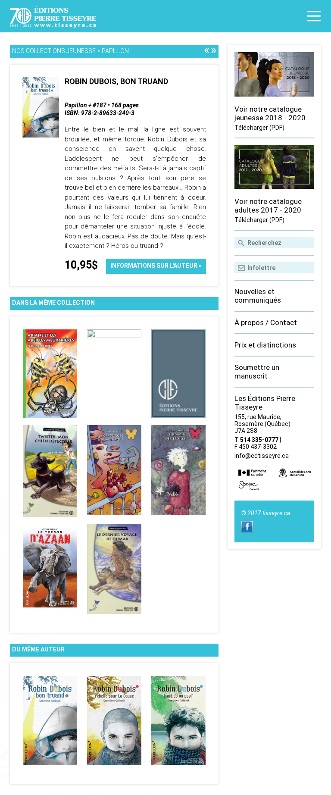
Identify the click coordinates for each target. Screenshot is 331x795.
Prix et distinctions (265, 345)
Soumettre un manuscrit (256, 371)
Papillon (115, 50)
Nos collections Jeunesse (54, 50)
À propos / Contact (265, 322)
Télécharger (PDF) (259, 127)
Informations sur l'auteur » (156, 265)
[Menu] (314, 16)
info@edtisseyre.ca (261, 455)
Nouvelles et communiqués (257, 295)
